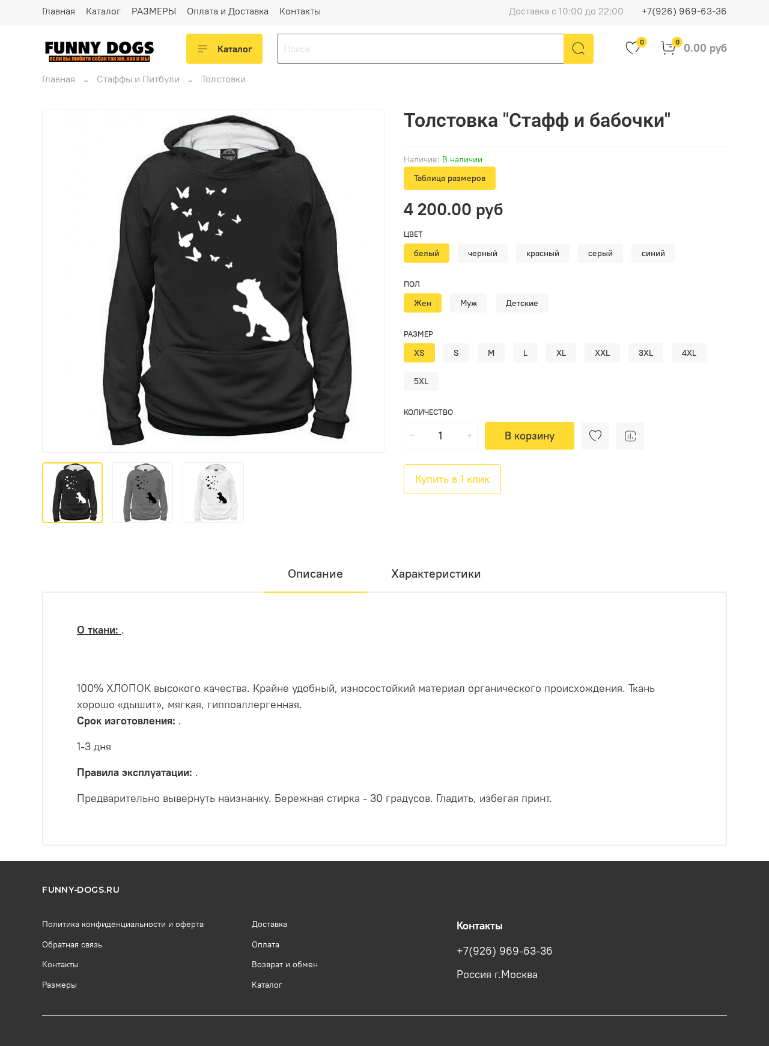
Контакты (300, 11)
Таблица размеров (449, 178)
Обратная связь (72, 944)
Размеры (59, 984)
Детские (522, 303)
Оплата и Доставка (228, 11)
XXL (602, 352)
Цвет (413, 234)
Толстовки (223, 79)
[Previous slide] (61, 280)
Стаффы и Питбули (138, 79)
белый (426, 253)
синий (653, 253)
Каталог (103, 11)
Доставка (269, 924)
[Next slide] (365, 280)
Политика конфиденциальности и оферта (123, 924)
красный (542, 253)
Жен (422, 303)
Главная (58, 11)
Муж (468, 303)
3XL (646, 352)
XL (561, 352)
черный (482, 253)
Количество (428, 412)
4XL (689, 352)
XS (419, 352)
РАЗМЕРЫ (154, 11)
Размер (418, 333)
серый (600, 253)
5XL (421, 381)
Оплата (265, 944)
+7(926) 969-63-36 (684, 11)
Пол (412, 284)
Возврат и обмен (285, 964)
